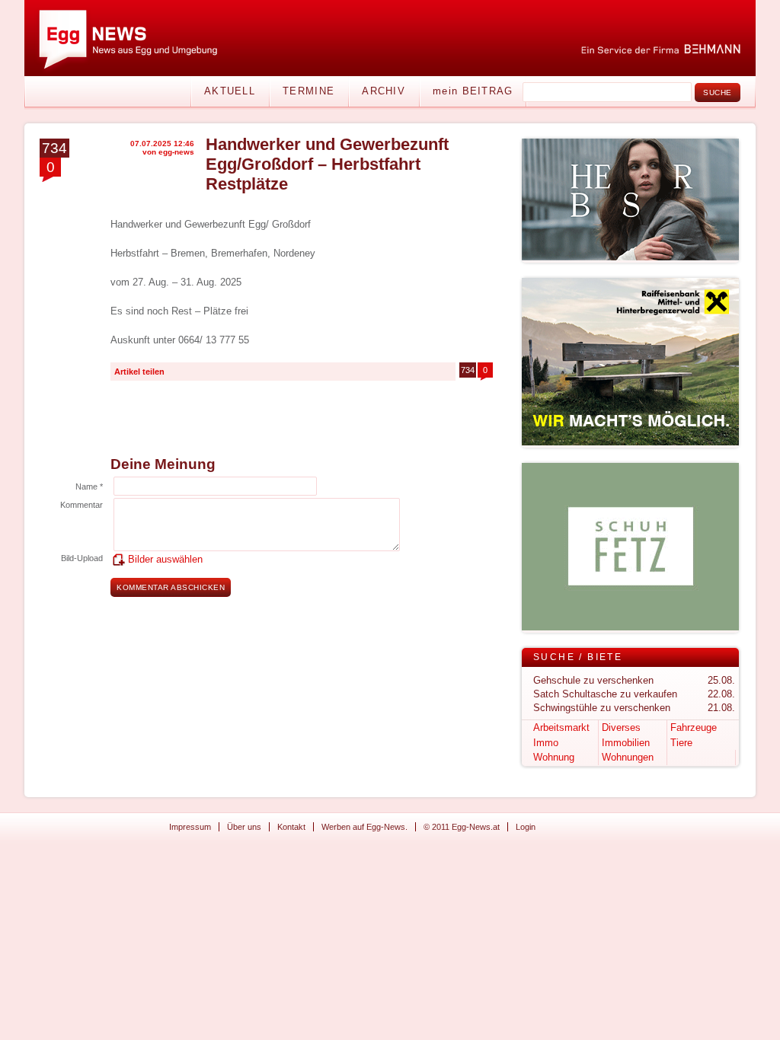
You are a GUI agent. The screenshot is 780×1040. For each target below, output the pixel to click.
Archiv (383, 91)
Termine (308, 91)
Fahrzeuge (693, 727)
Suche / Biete (577, 657)
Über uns (244, 826)
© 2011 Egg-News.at (462, 826)
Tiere (681, 742)
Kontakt (291, 826)
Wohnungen (628, 757)
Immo (545, 742)
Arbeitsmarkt (561, 727)
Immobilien (626, 742)
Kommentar (81, 504)
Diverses (621, 727)
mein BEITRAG (473, 91)
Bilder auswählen (165, 559)
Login (525, 826)
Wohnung (553, 757)
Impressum (190, 826)
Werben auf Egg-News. (364, 826)
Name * (89, 486)
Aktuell (229, 91)
